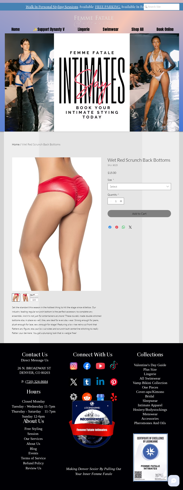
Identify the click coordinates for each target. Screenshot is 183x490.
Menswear (150, 414)
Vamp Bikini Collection (150, 383)
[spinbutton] (116, 201)
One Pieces (150, 387)
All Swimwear (150, 378)
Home (15, 144)
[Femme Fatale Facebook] (87, 366)
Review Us (33, 468)
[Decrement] (110, 201)
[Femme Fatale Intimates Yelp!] (114, 397)
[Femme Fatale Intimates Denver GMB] (100, 397)
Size (111, 179)
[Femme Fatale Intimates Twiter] (73, 382)
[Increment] (121, 201)
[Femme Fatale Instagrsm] (73, 366)
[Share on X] (130, 227)
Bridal (150, 396)
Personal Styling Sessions (58, 7)
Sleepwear (150, 401)
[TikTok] (114, 366)
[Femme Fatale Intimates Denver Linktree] (73, 397)
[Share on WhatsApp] (123, 227)
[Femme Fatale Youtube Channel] (100, 366)
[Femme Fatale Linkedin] (100, 382)
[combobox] (139, 186)
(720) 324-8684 (36, 381)
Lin (146, 374)
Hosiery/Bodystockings (150, 409)
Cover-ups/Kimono (150, 392)
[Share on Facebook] (110, 227)
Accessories (150, 418)
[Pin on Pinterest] (117, 227)
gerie (152, 374)
